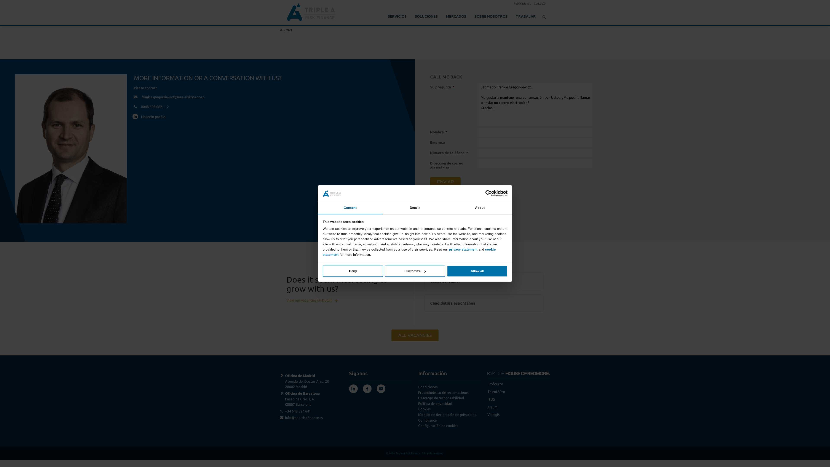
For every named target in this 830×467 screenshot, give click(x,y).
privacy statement (463, 249)
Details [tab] (415, 208)
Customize (412, 271)
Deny (353, 271)
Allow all (477, 271)
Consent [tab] (350, 208)
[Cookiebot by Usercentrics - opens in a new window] (489, 193)
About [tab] (480, 208)
